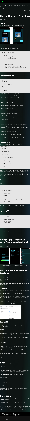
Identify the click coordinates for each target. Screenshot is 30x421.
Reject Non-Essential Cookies (21, 418)
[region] (15, 418)
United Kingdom (23, 413)
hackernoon (3, 411)
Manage (16, 418)
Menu (27, 1)
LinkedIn (26, 413)
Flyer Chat (1, 18)
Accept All (26, 418)
